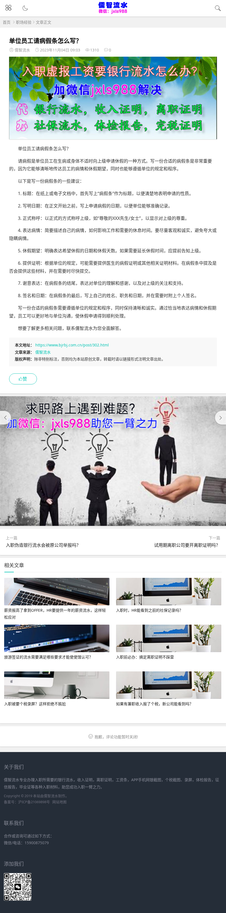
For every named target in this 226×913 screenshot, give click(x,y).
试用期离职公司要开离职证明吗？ (187, 545)
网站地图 (59, 802)
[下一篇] (220, 418)
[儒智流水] (113, 12)
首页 (6, 22)
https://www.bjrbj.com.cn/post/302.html (72, 345)
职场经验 (23, 22)
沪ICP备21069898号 (34, 802)
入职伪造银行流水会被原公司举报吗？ (43, 545)
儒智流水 (43, 352)
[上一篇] (5, 418)
